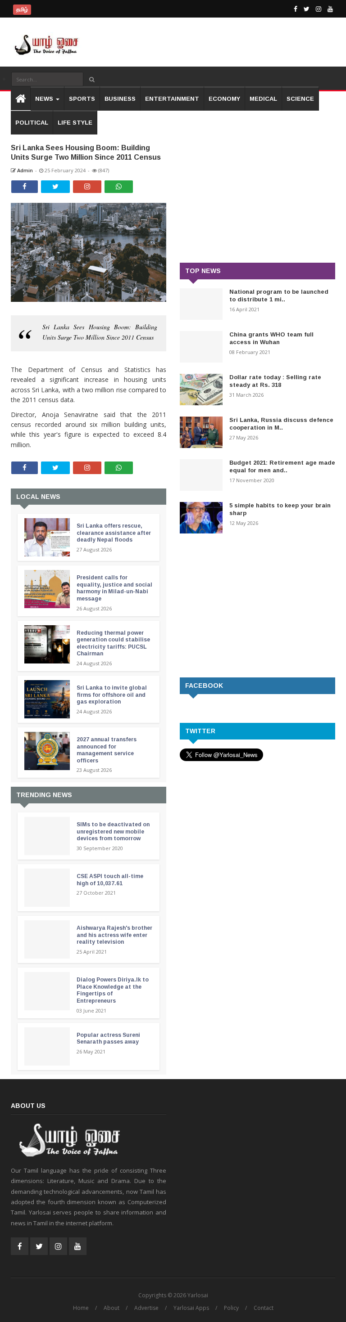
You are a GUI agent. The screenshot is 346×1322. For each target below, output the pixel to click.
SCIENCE (300, 98)
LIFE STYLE (75, 122)
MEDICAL (263, 98)
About (111, 1308)
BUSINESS (120, 98)
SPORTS (82, 98)
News (45, 98)
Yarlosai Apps (191, 1308)
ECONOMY (224, 98)
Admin (24, 170)
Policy (231, 1308)
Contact (263, 1308)
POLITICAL (31, 122)
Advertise (146, 1308)
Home (81, 1308)
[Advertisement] (257, 190)
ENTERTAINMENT (172, 98)
